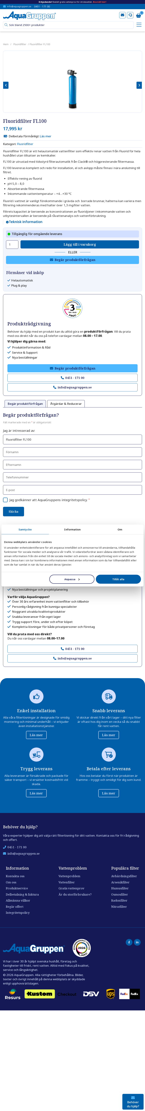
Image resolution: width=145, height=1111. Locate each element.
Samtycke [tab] (25, 529)
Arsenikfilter (120, 882)
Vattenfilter (67, 882)
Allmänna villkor (18, 900)
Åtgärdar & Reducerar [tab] (66, 404)
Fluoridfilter (19, 44)
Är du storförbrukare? (75, 894)
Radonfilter (119, 900)
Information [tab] (72, 529)
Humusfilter (120, 888)
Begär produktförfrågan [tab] (25, 404)
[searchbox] (69, 25)
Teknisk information (25, 222)
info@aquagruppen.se (19, 6)
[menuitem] (138, 25)
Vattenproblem (69, 876)
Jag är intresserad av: (19, 430)
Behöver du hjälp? (133, 1104)
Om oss (11, 882)
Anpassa (69, 579)
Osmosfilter (119, 894)
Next (139, 85)
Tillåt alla (118, 579)
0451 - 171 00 (42, 6)
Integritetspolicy (18, 913)
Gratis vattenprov (71, 888)
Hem (5, 44)
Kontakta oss (15, 876)
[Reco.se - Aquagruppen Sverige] (72, 308)
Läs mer (45, 136)
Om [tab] (120, 529)
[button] (6, 25)
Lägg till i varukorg (80, 244)
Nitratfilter (119, 907)
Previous (5, 85)
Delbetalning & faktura (22, 894)
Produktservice (17, 888)
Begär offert (14, 907)
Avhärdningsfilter (124, 876)
